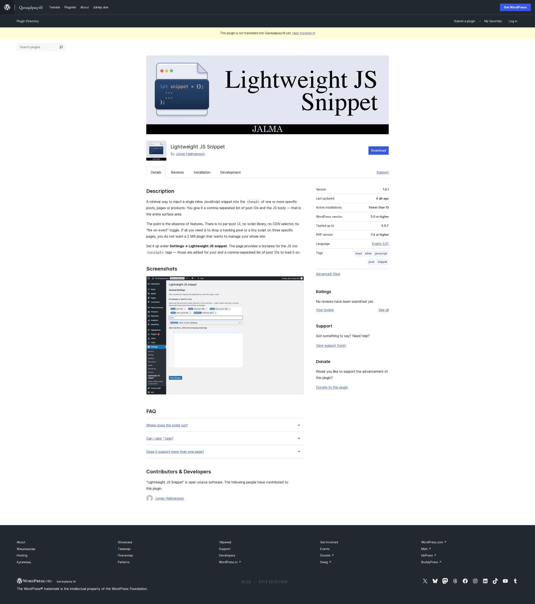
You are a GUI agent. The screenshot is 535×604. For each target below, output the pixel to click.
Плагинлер (125, 555)
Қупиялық (24, 562)
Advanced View (328, 274)
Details (156, 172)
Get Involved (329, 542)
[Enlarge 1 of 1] (298, 282)
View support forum (331, 345)
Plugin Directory (28, 21)
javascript (381, 253)
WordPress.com (434, 542)
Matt (426, 549)
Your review (325, 310)
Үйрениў (225, 542)
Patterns (124, 562)
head (358, 253)
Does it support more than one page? (175, 452)
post (371, 261)
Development (230, 172)
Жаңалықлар (26, 549)
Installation (202, 172)
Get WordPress (515, 7)
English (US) (380, 243)
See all (384, 310)
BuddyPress (431, 562)
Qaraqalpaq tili (66, 581)
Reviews (177, 172)
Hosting (22, 555)
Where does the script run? (167, 425)
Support (383, 172)
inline (368, 253)
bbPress (428, 555)
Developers (227, 555)
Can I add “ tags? (159, 438)
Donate (327, 555)
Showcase (125, 542)
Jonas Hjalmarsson (190, 154)
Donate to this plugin (332, 387)
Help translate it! (303, 33)
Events (325, 549)
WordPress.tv (230, 562)
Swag (325, 562)
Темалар (124, 549)
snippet (382, 261)
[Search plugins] (61, 47)
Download (378, 150)
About (21, 542)
